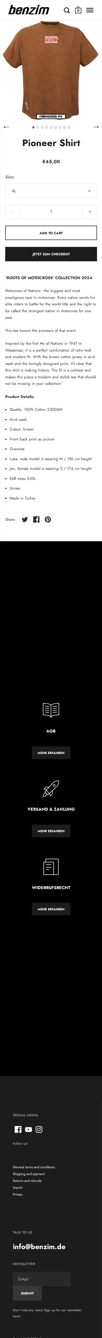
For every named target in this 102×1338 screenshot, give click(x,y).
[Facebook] (18, 1129)
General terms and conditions (34, 1167)
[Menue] (89, 10)
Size (9, 177)
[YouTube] (28, 1129)
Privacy (18, 1194)
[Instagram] (39, 1129)
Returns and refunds (27, 1180)
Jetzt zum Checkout (51, 254)
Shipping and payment (29, 1173)
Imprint (17, 1187)
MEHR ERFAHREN (51, 753)
